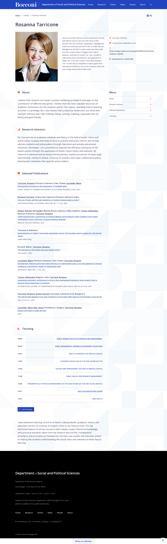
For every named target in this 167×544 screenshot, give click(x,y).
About (142, 4)
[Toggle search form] (151, 4)
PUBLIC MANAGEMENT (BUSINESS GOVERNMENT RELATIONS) (78, 346)
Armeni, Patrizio (25, 211)
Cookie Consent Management (26, 534)
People (133, 4)
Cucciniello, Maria (73, 183)
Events (113, 4)
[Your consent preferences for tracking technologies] (163, 540)
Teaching (112, 116)
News (122, 4)
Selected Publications (117, 110)
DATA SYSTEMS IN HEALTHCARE (90, 391)
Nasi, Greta (39, 307)
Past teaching (27, 409)
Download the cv (118, 59)
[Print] (148, 15)
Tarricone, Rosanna (26, 183)
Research (102, 4)
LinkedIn (120, 54)
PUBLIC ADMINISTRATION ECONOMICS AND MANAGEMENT (79, 339)
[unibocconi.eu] (27, 4)
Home (90, 4)
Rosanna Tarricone (26, 197)
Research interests (116, 104)
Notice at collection (83, 541)
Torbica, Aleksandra (89, 211)
